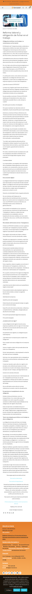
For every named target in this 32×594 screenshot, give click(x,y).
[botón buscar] (23, 7)
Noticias (5, 546)
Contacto (15, 544)
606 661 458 (15, 1)
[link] (16, 8)
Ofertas (18, 546)
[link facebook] (3, 572)
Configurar (9, 590)
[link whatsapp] (20, 572)
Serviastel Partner (24, 544)
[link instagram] (6, 572)
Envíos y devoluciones (8, 528)
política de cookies (17, 586)
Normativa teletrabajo (16, 478)
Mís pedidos (6, 532)
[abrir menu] (2, 7)
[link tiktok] (9, 572)
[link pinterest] (12, 572)
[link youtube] (17, 572)
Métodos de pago (7, 530)
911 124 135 (8, 1)
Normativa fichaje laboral (16, 481)
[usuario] (26, 7)
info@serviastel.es (24, 1)
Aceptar (24, 590)
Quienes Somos (6, 544)
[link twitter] (14, 572)
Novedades (11, 546)
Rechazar (16, 590)
